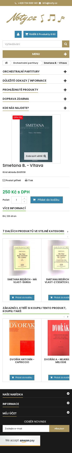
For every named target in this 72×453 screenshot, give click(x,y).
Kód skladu (9, 172)
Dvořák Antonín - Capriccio (22, 361)
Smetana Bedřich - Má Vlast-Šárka (22, 281)
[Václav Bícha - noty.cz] (36, 18)
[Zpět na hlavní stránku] (6, 63)
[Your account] (18, 34)
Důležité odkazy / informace (24, 81)
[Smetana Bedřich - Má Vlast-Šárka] (22, 258)
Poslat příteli (13, 180)
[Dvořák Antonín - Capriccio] (22, 338)
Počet (6, 199)
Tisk (30, 180)
